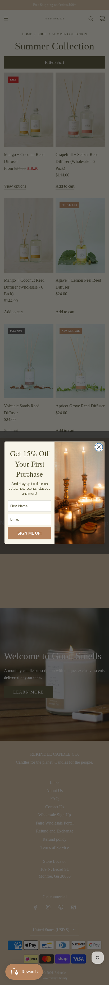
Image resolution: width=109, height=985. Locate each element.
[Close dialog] (99, 447)
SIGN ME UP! (29, 533)
